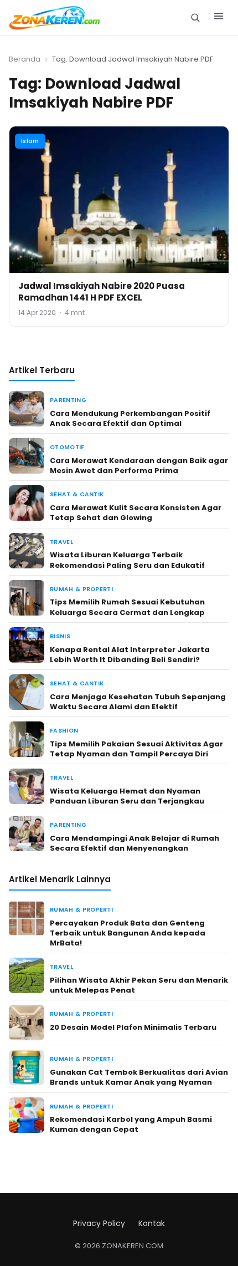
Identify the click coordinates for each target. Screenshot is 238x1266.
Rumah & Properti (81, 589)
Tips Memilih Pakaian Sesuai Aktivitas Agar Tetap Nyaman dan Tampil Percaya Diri (136, 749)
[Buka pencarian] (195, 17)
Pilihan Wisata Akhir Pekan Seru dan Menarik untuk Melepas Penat (139, 985)
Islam (30, 140)
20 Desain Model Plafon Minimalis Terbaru (133, 1027)
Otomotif (67, 447)
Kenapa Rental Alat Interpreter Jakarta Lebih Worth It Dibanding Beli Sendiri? (130, 654)
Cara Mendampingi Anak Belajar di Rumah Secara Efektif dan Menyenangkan (134, 843)
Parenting (68, 400)
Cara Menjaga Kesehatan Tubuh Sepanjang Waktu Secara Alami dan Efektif (138, 702)
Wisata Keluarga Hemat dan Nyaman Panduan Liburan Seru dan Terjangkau (127, 796)
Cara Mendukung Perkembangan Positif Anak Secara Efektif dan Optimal (130, 418)
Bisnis (60, 636)
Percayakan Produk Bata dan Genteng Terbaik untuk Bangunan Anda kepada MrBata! (127, 933)
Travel (61, 542)
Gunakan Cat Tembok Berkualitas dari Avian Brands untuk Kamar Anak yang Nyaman (139, 1077)
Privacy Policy (99, 1223)
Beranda (24, 59)
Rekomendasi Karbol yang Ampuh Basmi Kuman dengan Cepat (131, 1124)
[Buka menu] (218, 18)
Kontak (151, 1223)
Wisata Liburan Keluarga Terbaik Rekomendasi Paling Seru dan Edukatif (127, 560)
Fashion (64, 730)
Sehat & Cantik (77, 494)
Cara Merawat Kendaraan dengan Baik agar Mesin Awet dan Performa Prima (139, 465)
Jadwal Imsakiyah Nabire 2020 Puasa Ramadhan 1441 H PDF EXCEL (101, 291)
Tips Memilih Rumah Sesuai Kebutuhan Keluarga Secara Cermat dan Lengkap (127, 607)
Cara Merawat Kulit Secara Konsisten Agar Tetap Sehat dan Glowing (135, 512)
